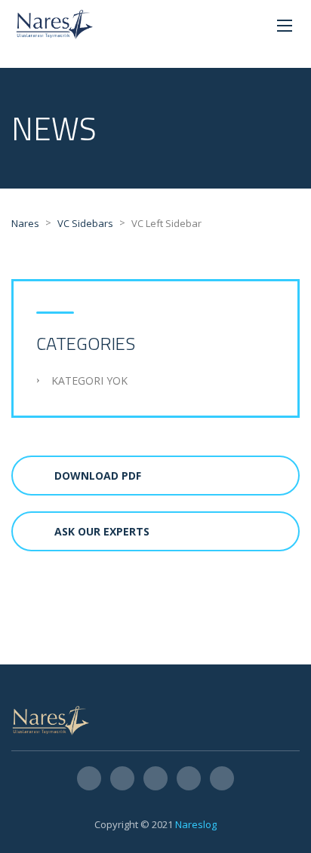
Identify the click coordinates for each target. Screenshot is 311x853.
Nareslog (196, 824)
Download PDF (97, 475)
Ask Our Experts (101, 531)
